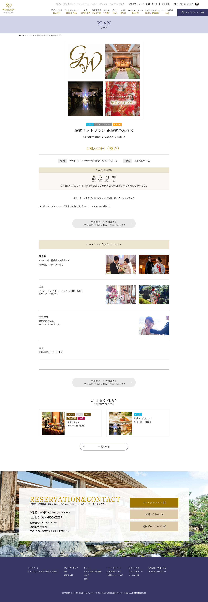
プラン (115, 11)
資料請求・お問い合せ (157, 568)
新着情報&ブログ (114, 571)
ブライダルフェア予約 (194, 12)
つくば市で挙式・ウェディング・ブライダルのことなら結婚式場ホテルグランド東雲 (100, 593)
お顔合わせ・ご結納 (115, 575)
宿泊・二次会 (134, 568)
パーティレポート (135, 11)
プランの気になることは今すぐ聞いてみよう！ (104, 223)
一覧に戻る (104, 447)
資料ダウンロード (152, 526)
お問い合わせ (152, 514)
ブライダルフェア (71, 11)
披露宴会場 (96, 11)
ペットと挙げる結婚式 (93, 571)
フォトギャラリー (152, 11)
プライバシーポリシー (157, 571)
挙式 (85, 11)
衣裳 (123, 11)
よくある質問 (167, 11)
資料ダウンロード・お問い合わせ (143, 4)
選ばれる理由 (56, 11)
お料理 (106, 11)
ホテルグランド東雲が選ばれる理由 (42, 571)
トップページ (33, 568)
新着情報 (165, 4)
